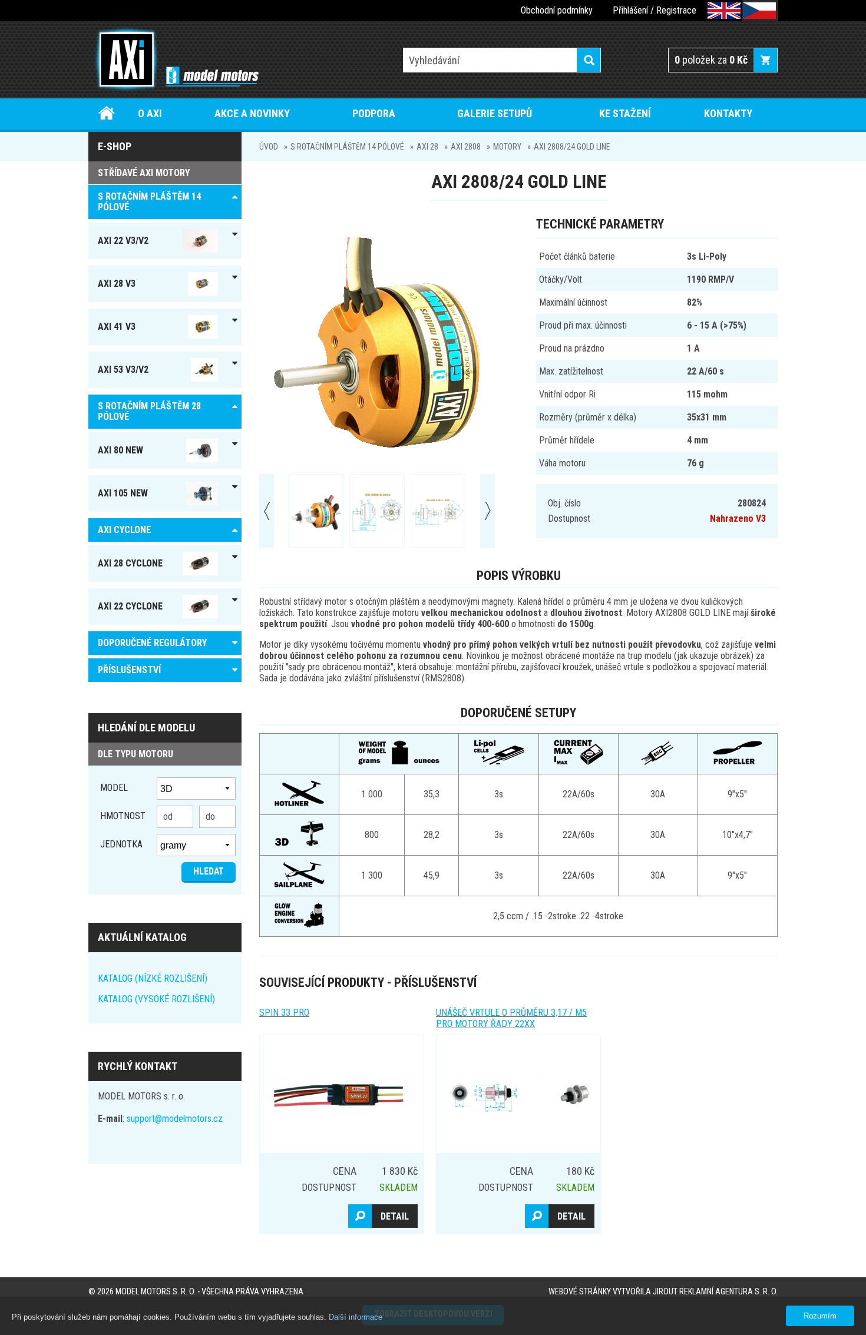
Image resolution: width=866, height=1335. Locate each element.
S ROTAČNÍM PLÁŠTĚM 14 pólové (347, 146)
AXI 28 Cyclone (130, 563)
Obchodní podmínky (557, 10)
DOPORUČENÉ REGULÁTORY (152, 642)
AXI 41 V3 (116, 326)
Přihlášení (630, 10)
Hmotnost (123, 815)
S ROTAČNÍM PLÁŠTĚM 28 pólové (149, 411)
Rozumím (820, 1315)
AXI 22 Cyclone (130, 606)
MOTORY (507, 146)
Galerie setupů (494, 113)
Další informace (355, 1317)
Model (114, 787)
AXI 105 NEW (123, 493)
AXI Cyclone (124, 529)
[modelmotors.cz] (173, 60)
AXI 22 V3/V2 (123, 240)
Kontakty (728, 113)
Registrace (676, 10)
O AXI (150, 113)
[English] (724, 10)
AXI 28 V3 (116, 283)
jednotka (121, 844)
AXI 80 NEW (120, 450)
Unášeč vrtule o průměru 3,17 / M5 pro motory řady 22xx (511, 1018)
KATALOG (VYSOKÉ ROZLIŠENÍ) (156, 999)
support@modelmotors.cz (175, 1118)
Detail (395, 1216)
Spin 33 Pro (284, 1012)
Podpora (373, 113)
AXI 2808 (466, 146)
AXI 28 (427, 146)
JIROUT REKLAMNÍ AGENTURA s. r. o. (715, 1292)
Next (487, 511)
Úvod (107, 113)
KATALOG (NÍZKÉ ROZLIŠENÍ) (152, 978)
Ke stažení (625, 113)
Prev (266, 511)
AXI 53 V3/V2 (123, 369)
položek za (711, 60)
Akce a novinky (252, 113)
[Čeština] (759, 10)
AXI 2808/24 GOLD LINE (572, 146)
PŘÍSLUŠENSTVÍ (129, 669)
